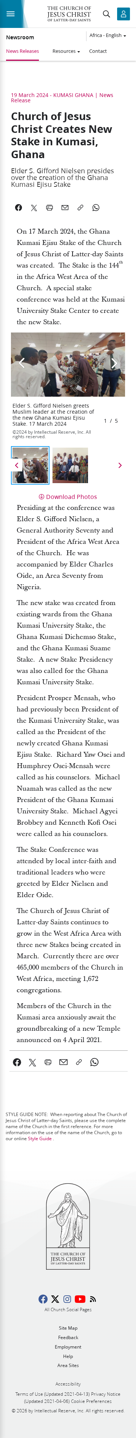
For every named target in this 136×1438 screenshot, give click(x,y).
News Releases (22, 51)
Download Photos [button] (71, 496)
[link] (17, 1062)
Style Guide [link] (40, 1138)
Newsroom (20, 37)
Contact (98, 51)
